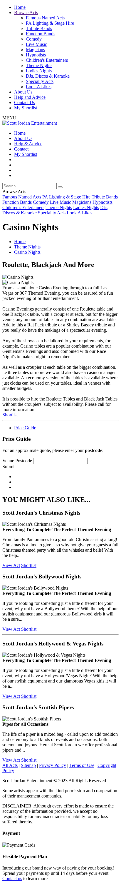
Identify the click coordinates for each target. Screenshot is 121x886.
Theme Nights (39, 65)
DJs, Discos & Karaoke (48, 76)
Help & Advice (28, 143)
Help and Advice (30, 97)
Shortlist (10, 414)
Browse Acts (26, 12)
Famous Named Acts (45, 17)
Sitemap (28, 765)
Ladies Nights (39, 70)
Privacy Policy (52, 765)
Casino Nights (27, 252)
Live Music (36, 44)
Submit (9, 466)
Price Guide (25, 427)
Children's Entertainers (47, 60)
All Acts (10, 765)
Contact (21, 148)
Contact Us (24, 102)
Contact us (12, 878)
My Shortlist (25, 107)
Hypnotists (36, 54)
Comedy (34, 38)
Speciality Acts (39, 81)
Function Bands (40, 33)
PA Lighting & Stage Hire (50, 23)
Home (20, 7)
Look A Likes (38, 86)
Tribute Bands (39, 28)
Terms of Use (81, 765)
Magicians (35, 49)
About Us (23, 91)
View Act (11, 565)
